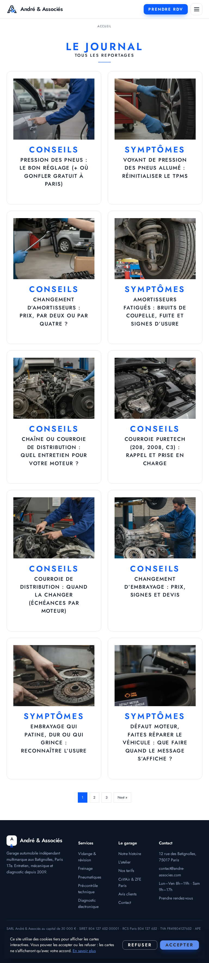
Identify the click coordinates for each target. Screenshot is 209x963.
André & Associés (41, 9)
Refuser (140, 945)
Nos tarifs (126, 870)
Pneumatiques (89, 877)
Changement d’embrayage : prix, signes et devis (155, 587)
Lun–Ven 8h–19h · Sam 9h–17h (179, 886)
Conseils (54, 150)
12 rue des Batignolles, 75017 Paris (177, 857)
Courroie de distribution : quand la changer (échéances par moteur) (54, 595)
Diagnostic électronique (88, 903)
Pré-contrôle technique (88, 889)
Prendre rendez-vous (176, 898)
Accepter (179, 945)
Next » (122, 797)
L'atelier (124, 862)
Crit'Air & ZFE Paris (129, 882)
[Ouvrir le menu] (196, 9)
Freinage (85, 868)
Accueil (104, 26)
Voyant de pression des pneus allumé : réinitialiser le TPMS (155, 168)
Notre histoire (129, 853)
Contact (124, 902)
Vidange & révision (87, 857)
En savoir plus (84, 950)
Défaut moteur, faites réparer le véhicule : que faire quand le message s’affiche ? (155, 742)
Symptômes (155, 150)
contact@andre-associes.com (171, 871)
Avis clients (127, 894)
